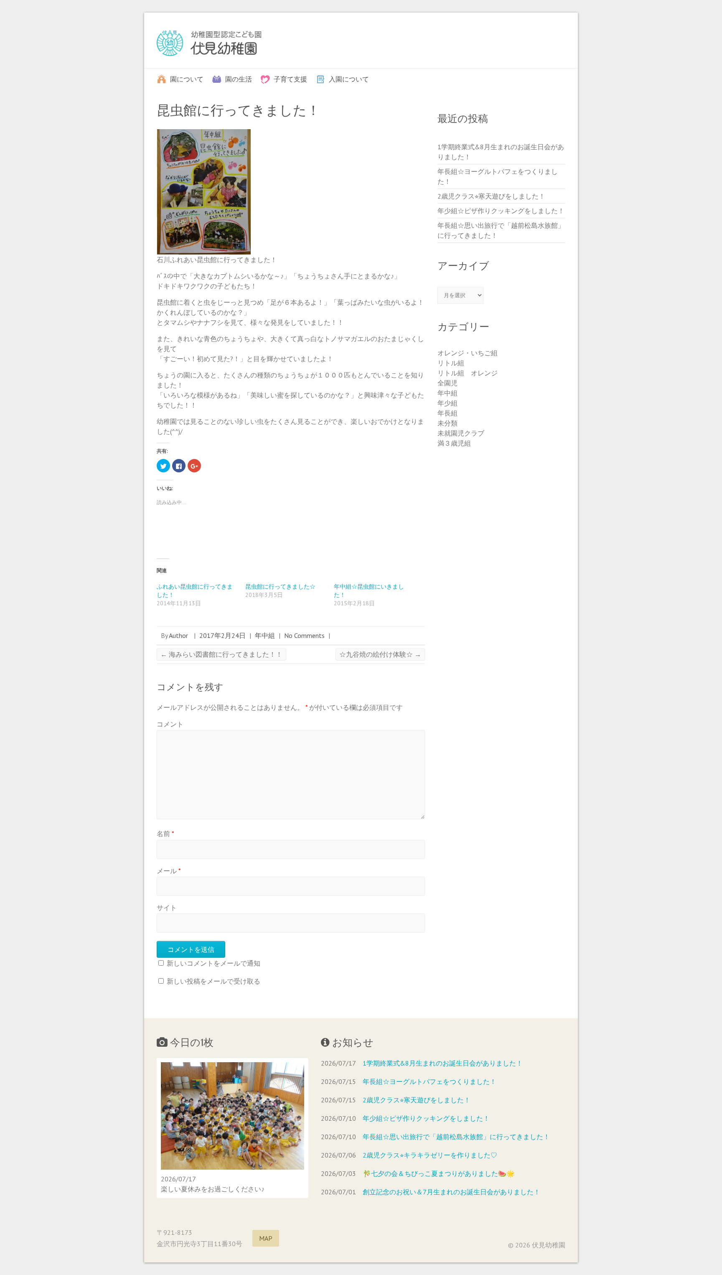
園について (186, 78)
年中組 (265, 635)
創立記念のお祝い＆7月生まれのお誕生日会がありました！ (451, 1192)
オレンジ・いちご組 (467, 353)
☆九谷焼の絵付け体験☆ (380, 654)
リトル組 (450, 363)
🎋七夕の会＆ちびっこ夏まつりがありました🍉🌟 (439, 1173)
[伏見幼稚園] (209, 45)
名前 (165, 833)
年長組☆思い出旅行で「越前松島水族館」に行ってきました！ (456, 1136)
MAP (265, 1238)
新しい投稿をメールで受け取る (213, 981)
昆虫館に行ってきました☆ (280, 586)
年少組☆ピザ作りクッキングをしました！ (500, 211)
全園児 (447, 383)
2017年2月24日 (222, 635)
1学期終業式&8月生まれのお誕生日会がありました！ (443, 1063)
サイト (167, 907)
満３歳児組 (454, 443)
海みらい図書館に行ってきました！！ (221, 654)
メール (169, 871)
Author (178, 635)
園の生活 (238, 78)
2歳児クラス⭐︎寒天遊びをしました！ (491, 196)
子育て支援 (290, 78)
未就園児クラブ (460, 433)
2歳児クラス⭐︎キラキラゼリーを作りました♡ (430, 1155)
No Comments (304, 635)
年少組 (447, 403)
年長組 (447, 413)
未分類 (447, 423)
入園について (349, 78)
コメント (170, 724)
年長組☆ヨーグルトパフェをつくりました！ (429, 1081)
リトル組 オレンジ (467, 373)
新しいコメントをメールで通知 (213, 963)
